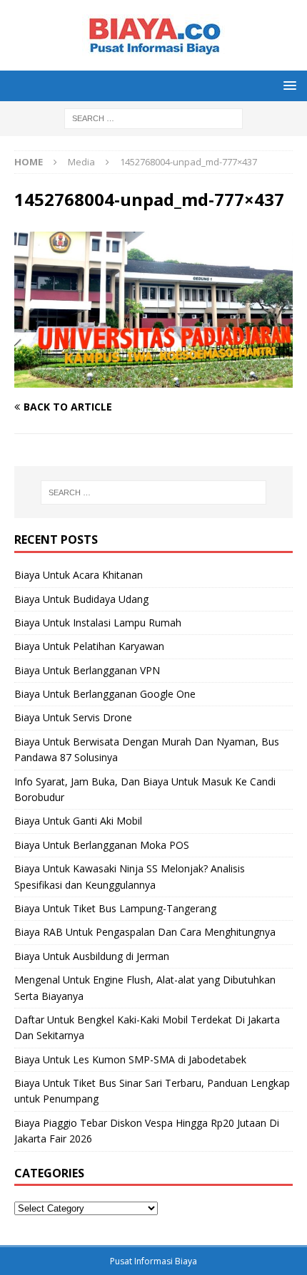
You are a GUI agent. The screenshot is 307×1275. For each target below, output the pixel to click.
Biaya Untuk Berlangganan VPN (87, 670)
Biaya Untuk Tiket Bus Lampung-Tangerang (115, 908)
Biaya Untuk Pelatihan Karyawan (89, 646)
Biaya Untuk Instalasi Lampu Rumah (97, 622)
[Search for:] (153, 117)
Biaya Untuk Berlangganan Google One (105, 694)
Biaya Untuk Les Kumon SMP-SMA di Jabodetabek (130, 1059)
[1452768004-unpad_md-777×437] (153, 379)
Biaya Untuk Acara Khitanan (78, 575)
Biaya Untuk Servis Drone (73, 717)
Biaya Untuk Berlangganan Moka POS (101, 845)
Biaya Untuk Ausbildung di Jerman (91, 956)
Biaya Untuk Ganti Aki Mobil (78, 820)
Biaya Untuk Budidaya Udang (81, 599)
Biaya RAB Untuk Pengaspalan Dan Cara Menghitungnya (145, 932)
